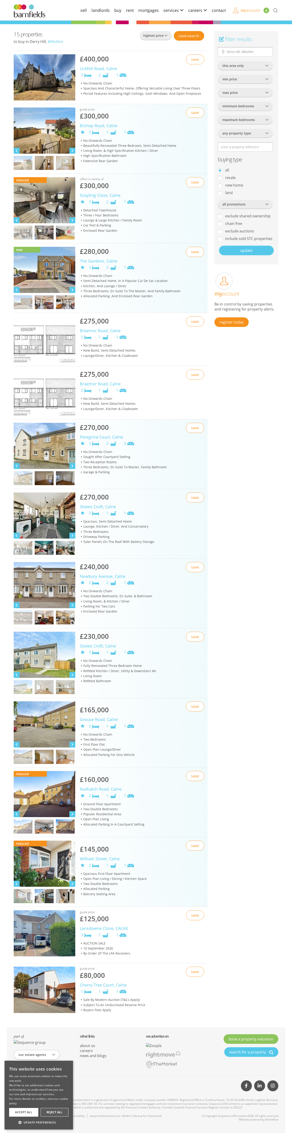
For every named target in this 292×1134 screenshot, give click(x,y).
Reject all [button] (55, 1112)
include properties (248, 238)
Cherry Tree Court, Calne (103, 985)
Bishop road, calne (98, 125)
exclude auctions (239, 231)
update (246, 250)
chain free (233, 223)
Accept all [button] (23, 1112)
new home (233, 185)
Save (189, 35)
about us (87, 1045)
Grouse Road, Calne (99, 719)
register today (231, 322)
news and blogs (93, 1055)
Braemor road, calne (100, 330)
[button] (38, 1122)
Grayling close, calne (100, 195)
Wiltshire (55, 41)
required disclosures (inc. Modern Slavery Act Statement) (125, 1116)
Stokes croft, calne (98, 506)
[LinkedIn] (259, 1085)
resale (230, 177)
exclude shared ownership (247, 215)
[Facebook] (246, 1085)
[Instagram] (272, 1085)
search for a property (248, 1052)
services (171, 10)
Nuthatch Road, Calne (101, 789)
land (228, 192)
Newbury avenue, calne (102, 576)
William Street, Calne (100, 858)
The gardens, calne (98, 261)
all (226, 170)
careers (195, 10)
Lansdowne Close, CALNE (104, 928)
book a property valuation (251, 1039)
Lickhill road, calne (98, 68)
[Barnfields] (29, 10)
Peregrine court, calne (101, 437)
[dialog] (39, 1095)
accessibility (77, 1116)
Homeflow (271, 1119)
